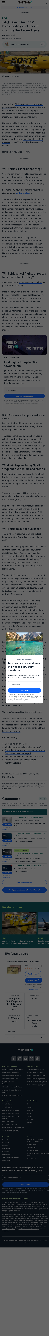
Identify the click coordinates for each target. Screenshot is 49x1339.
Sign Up (24, 690)
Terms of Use (34, 696)
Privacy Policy (35, 698)
